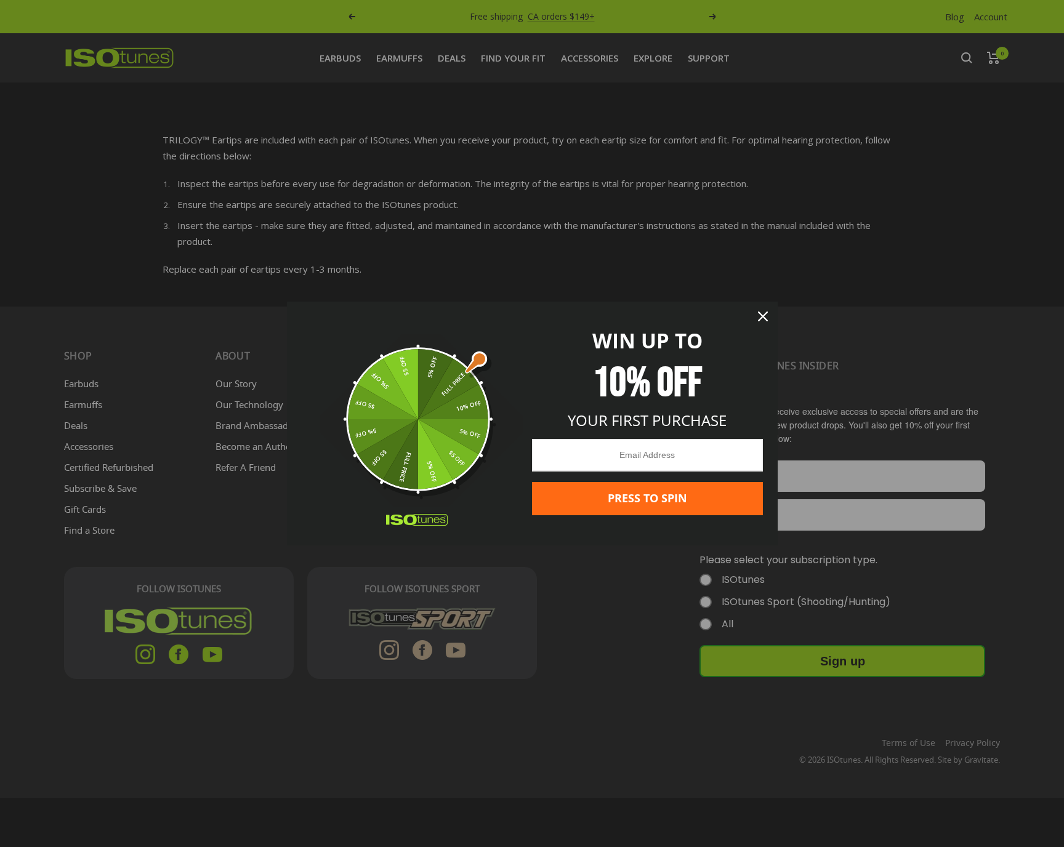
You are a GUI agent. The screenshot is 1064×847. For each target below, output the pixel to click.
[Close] (763, 316)
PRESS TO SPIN (647, 498)
